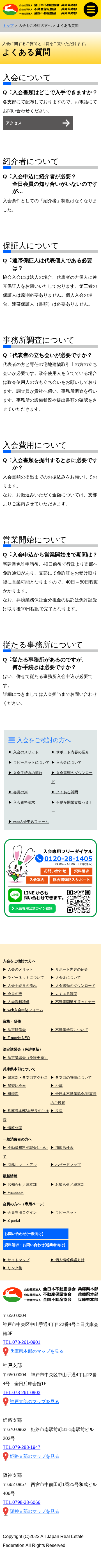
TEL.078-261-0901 (21, 1342)
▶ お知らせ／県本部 (20, 1184)
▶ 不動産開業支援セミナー (72, 1002)
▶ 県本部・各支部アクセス (25, 1077)
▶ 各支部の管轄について (71, 1077)
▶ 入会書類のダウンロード (72, 986)
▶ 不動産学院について (69, 1030)
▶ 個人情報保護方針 (67, 1260)
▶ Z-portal (11, 1220)
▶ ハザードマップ (65, 1165)
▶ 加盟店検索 (14, 1086)
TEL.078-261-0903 (21, 1392)
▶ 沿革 (56, 1086)
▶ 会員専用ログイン (20, 1212)
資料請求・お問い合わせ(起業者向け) (34, 1245)
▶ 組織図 (11, 1094)
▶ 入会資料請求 (21, 802)
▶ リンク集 (12, 1268)
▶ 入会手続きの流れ (25, 773)
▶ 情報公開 (12, 1128)
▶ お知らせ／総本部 (67, 1184)
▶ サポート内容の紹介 (70, 752)
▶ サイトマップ (16, 1260)
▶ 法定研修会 (14, 1030)
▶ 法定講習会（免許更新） (25, 1058)
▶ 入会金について (66, 763)
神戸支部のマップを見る (34, 1401)
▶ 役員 (56, 1111)
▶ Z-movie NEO (16, 1038)
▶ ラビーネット (63, 1212)
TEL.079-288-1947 (21, 1447)
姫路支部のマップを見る (34, 1456)
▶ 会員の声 (18, 792)
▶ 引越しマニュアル (20, 1165)
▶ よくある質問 (64, 792)
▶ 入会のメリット (23, 752)
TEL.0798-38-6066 (21, 1502)
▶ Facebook (13, 1193)
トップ (8, 25)
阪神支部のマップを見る (34, 1511)
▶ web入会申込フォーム (28, 822)
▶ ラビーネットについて (29, 763)
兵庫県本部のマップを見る (37, 1351)
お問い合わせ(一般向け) (23, 1234)
